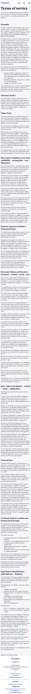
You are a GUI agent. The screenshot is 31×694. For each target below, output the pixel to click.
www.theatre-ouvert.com (15, 677)
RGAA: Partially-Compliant (15, 692)
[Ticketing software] (15, 686)
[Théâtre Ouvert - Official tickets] (19, 3)
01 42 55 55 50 (15, 675)
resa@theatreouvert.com (15, 673)
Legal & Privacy (15, 690)
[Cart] (29, 3)
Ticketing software (12, 684)
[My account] (24, 3)
